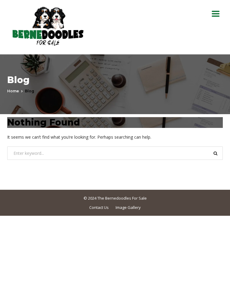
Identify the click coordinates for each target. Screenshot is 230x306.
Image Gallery (128, 207)
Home (13, 91)
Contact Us (99, 207)
